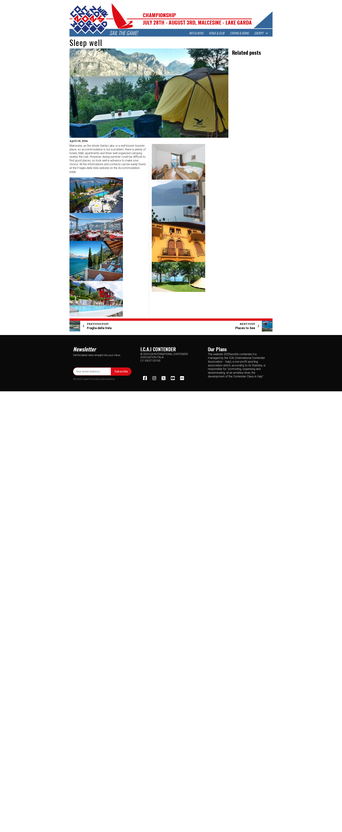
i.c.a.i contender (158, 349)
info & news (196, 33)
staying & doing (239, 33)
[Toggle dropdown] (266, 33)
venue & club (216, 33)
